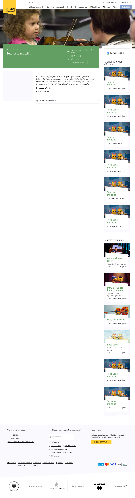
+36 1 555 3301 (70, 446)
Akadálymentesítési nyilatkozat (25, 464)
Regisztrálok (102, 442)
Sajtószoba (69, 463)
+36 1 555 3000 (14, 435)
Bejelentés (59, 463)
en (103, 3)
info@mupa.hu (14, 438)
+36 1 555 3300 (56, 446)
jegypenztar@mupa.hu (59, 449)
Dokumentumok (48, 463)
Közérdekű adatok (37, 464)
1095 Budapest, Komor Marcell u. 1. (21, 442)
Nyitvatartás (55, 456)
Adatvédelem (11, 463)
